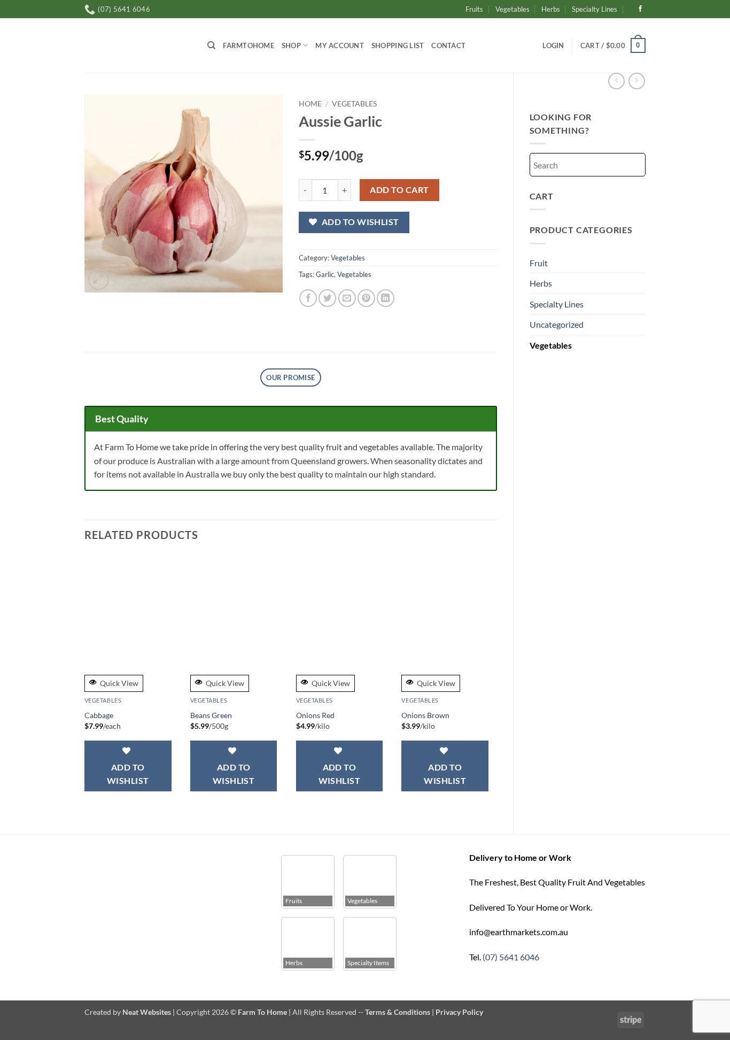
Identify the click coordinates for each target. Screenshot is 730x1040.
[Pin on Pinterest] (366, 298)
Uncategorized (557, 324)
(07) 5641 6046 (511, 957)
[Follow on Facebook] (640, 9)
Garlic (325, 274)
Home (310, 103)
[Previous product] (636, 81)
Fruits (474, 9)
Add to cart (399, 190)
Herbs (550, 9)
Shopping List (397, 45)
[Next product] (616, 81)
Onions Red (315, 715)
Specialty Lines (594, 9)
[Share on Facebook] (308, 298)
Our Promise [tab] (290, 377)
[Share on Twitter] (327, 298)
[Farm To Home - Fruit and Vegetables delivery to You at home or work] (137, 45)
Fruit (539, 263)
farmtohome (248, 45)
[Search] (211, 45)
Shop (291, 45)
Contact (448, 45)
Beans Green (211, 715)
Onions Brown (425, 715)
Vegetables (512, 9)
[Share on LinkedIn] (385, 298)
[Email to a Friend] (347, 298)
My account (339, 45)
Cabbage (98, 715)
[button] (553, 45)
